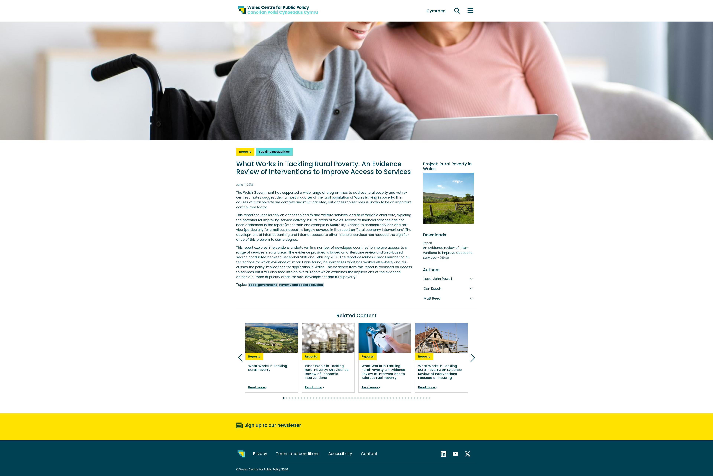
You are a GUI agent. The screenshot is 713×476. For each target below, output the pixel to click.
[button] (283, 398)
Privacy (260, 453)
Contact (369, 453)
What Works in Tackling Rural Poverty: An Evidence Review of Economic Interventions (327, 372)
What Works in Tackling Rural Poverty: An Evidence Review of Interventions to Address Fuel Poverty (383, 372)
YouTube (457, 454)
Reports (245, 152)
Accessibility (340, 453)
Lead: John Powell (438, 279)
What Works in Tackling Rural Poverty (267, 368)
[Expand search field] (457, 10)
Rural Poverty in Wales (447, 166)
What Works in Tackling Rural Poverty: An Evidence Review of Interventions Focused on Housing (440, 372)
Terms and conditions (297, 453)
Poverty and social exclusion (301, 285)
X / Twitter (469, 454)
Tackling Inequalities (274, 152)
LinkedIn (445, 454)
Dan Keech (432, 288)
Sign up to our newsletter (273, 425)
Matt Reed (432, 298)
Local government (263, 285)
